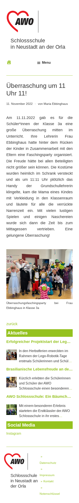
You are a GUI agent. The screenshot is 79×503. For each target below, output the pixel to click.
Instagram (13, 433)
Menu (46, 62)
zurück (11, 324)
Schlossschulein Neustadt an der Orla (24, 480)
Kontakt (48, 481)
